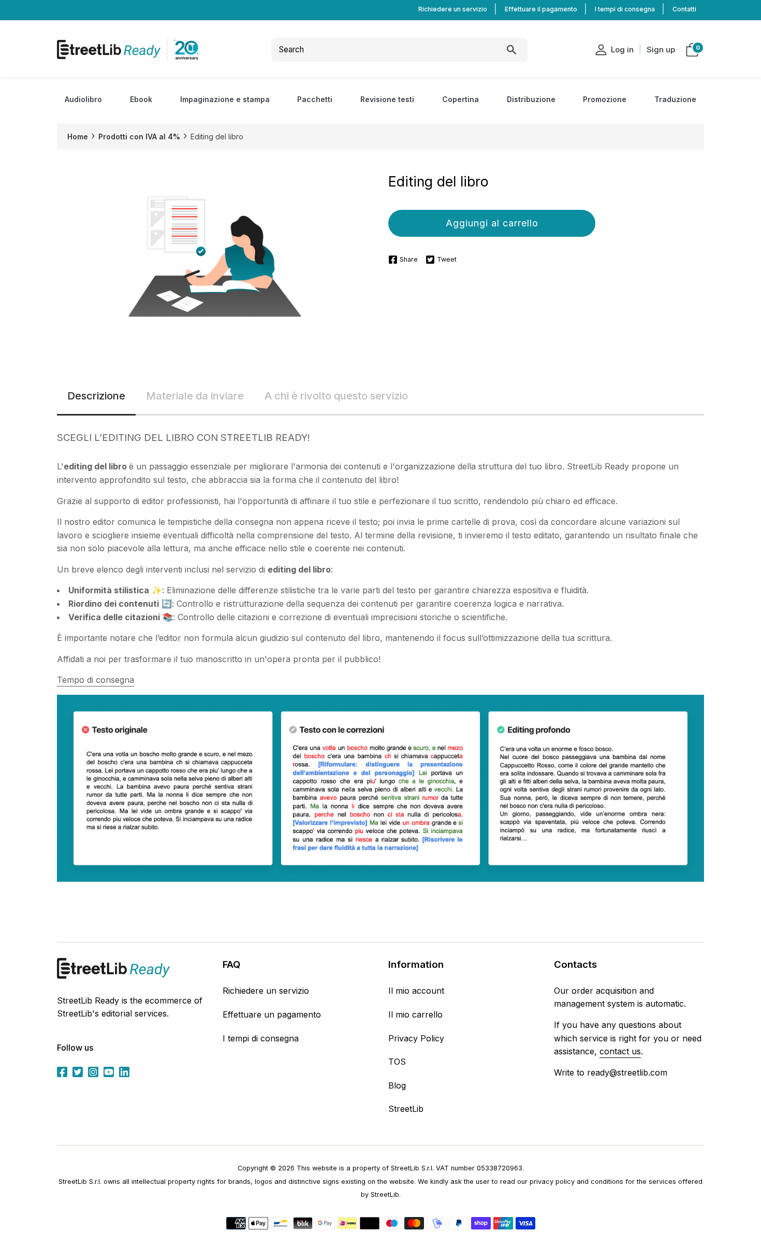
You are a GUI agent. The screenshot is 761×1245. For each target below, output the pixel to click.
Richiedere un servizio (452, 9)
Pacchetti (314, 99)
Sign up (661, 49)
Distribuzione (531, 99)
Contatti (684, 9)
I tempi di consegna (625, 9)
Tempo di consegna (95, 680)
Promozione (604, 99)
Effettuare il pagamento (541, 9)
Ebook (141, 99)
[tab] (96, 397)
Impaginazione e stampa (225, 99)
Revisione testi (387, 99)
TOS (397, 1061)
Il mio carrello (415, 1014)
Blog (397, 1085)
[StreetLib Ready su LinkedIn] (124, 1071)
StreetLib (405, 1109)
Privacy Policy (416, 1038)
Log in (622, 49)
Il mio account (416, 990)
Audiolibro (83, 99)
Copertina (460, 99)
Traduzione (675, 99)
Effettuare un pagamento (272, 1014)
